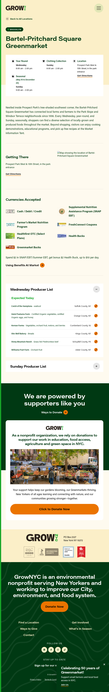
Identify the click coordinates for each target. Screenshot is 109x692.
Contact (28, 635)
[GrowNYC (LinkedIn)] (44, 650)
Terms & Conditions (52, 679)
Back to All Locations (21, 18)
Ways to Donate (51, 412)
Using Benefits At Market (22, 265)
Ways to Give (28, 628)
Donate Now (54, 606)
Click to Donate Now (54, 509)
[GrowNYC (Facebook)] (51, 650)
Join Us (64, 684)
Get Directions (84, 75)
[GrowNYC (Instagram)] (58, 650)
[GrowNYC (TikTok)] (65, 650)
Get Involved (80, 622)
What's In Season (80, 628)
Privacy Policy (35, 679)
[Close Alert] (104, 664)
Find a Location (28, 622)
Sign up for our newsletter (51, 665)
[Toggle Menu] (98, 8)
